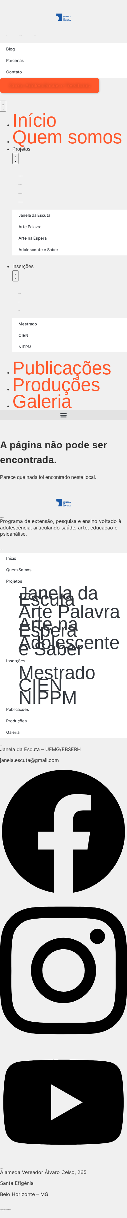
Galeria (12, 732)
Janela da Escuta (34, 215)
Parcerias (15, 60)
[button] (63, 415)
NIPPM (24, 346)
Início (11, 558)
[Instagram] (63, 1037)
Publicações (17, 709)
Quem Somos (18, 569)
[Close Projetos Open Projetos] (15, 158)
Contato (14, 71)
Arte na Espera (20, 193)
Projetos (14, 581)
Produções (16, 720)
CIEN (23, 335)
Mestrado (19, 293)
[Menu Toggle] (3, 106)
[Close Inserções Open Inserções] (15, 275)
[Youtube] (63, 1152)
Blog (10, 48)
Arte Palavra (29, 226)
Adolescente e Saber (38, 249)
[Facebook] (63, 889)
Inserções (15, 660)
